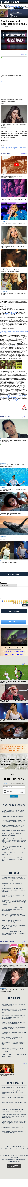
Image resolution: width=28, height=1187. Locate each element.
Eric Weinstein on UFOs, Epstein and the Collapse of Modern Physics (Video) (12, 898)
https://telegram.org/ (21, 775)
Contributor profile (13, 10)
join (8, 306)
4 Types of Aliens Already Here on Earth (12, 1141)
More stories (21, 10)
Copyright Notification (21, 1162)
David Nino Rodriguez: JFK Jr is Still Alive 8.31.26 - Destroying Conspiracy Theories (12, 839)
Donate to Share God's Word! (14, 668)
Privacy (2, 1162)
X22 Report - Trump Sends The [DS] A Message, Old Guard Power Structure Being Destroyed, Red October (13, 862)
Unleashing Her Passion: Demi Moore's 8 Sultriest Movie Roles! (11, 514)
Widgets (18, 1164)
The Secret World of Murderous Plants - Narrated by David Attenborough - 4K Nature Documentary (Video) (13, 892)
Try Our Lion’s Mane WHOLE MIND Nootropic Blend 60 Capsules (13, 396)
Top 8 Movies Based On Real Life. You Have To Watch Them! (13, 733)
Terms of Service (10, 1162)
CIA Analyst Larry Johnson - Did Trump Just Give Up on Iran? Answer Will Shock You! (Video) (12, 1057)
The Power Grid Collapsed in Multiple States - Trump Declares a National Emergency (13, 834)
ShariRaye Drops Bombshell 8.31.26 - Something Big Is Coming (11, 848)
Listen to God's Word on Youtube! (14, 665)
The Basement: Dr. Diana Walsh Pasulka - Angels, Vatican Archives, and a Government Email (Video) (13, 904)
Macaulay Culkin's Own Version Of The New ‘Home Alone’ (13, 714)
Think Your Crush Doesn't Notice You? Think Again (13, 753)
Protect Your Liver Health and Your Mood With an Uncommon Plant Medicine (13, 1145)
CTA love (2, 487)
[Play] (14, 651)
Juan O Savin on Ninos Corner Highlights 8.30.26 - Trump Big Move (12, 1051)
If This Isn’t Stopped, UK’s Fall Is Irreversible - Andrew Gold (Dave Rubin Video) (13, 1041)
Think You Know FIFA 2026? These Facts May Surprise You (13, 695)
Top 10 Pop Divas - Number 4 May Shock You (13, 223)
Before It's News (11, 1)
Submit (14, 810)
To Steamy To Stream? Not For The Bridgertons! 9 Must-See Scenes (11, 270)
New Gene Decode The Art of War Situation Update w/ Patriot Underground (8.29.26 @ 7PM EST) (12, 825)
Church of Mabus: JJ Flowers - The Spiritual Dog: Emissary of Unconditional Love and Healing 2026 (13, 941)
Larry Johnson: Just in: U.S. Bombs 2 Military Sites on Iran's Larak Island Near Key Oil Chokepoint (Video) (13, 923)
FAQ (18, 1160)
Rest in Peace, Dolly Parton (8, 1119)
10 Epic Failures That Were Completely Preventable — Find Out (12, 177)
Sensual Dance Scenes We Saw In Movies (7, 1088)
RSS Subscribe (11, 1164)
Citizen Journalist (10, 313)
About (3, 1160)
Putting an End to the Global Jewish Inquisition (13, 1111)
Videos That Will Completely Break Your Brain (13, 844)
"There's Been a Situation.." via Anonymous (12, 830)
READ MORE (4, 140)
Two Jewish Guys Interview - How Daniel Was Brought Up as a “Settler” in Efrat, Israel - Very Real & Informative (13, 1130)
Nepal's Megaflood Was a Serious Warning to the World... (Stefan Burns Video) (13, 1036)
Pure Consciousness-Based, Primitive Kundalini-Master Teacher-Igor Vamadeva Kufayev (12, 1106)
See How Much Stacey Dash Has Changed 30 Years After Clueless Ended (13, 980)
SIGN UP (6, 797)
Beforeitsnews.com (12, 6)
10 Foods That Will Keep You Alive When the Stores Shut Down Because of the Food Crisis (13, 1115)
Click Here (14, 312)
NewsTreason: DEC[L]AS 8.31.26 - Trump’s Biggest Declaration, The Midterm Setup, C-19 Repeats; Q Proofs (13, 947)
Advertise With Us (11, 1160)
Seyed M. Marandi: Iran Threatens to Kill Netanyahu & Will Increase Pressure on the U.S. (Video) (12, 1064)
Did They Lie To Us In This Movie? (9, 562)
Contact (23, 1160)
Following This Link (17, 400)
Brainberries (4, 174)
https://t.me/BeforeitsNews (19, 778)
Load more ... (14, 635)
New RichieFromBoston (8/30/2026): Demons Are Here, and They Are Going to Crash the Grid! (13, 873)
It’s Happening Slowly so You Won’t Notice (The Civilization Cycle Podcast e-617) (12, 1124)
